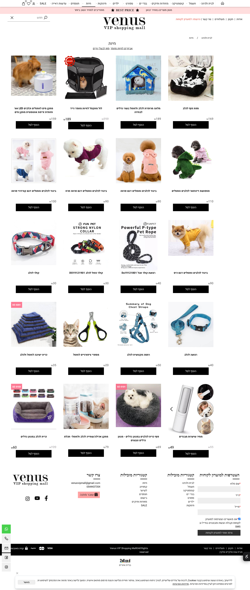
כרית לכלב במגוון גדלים (34, 436)
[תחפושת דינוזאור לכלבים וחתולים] (190, 179)
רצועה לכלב (190, 355)
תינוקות (102, 4)
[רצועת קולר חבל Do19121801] (138, 270)
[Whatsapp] (6, 529)
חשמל (192, 4)
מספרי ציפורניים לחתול (86, 355)
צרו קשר (93, 474)
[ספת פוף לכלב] (190, 100)
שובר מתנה (87, 495)
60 (15, 447)
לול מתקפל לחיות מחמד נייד (86, 108)
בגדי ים (143, 4)
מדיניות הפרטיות (181, 584)
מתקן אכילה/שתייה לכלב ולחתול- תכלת (86, 436)
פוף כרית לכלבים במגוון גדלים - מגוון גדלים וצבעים (138, 438)
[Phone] (6, 539)
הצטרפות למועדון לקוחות (219, 474)
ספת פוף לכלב (191, 108)
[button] (191, 125)
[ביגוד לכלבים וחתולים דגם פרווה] (138, 182)
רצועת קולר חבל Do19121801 (138, 273)
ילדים (116, 4)
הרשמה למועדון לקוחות (188, 19)
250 (106, 119)
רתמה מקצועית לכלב (138, 355)
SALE (43, 4)
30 (107, 283)
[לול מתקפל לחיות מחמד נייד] (86, 100)
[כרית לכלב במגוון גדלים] (33, 428)
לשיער (143, 490)
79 (107, 447)
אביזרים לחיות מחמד (122, 48)
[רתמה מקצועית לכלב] (138, 346)
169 (210, 119)
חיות (88, 4)
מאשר (26, 582)
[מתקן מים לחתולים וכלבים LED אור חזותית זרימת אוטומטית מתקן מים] (33, 95)
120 (53, 447)
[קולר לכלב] (33, 264)
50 (159, 365)
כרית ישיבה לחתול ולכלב (33, 355)
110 (210, 201)
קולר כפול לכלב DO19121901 (86, 273)
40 (159, 283)
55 (211, 447)
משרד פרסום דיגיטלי (208, 552)
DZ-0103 (16, 386)
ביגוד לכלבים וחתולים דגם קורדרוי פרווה (33, 191)
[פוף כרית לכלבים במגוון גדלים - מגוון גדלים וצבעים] (138, 426)
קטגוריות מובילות (181, 474)
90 (159, 201)
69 (159, 447)
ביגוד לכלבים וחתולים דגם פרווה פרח (86, 191)
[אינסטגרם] (6, 567)
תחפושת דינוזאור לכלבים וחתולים (191, 191)
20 (107, 365)
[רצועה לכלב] (190, 346)
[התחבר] (33, 3)
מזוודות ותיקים (160, 4)
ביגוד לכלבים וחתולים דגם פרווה (138, 191)
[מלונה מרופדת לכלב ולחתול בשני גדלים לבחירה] (138, 100)
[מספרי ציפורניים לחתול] (86, 346)
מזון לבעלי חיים (101, 48)
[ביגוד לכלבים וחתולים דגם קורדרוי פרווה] (33, 182)
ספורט (129, 4)
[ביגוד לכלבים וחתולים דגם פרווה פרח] (86, 176)
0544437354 (93, 487)
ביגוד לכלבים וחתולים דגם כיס (191, 273)
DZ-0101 (121, 386)
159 (53, 119)
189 (158, 119)
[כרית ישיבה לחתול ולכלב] (33, 346)
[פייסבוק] (6, 558)
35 (54, 365)
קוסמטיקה (178, 4)
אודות (240, 19)
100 (53, 201)
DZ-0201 (16, 304)
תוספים (75, 4)
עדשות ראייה (59, 4)
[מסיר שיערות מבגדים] (191, 434)
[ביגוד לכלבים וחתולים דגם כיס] (190, 255)
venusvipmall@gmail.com (85, 483)
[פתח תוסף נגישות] (246, 556)
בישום (143, 498)
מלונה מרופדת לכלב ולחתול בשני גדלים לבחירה (138, 110)
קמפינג (143, 487)
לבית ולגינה (207, 4)
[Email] (6, 548)
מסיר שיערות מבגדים (191, 436)
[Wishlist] (28, 3)
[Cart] (23, 3)
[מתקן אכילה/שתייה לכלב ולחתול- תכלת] (86, 428)
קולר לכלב (33, 273)
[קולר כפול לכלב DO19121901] (86, 267)
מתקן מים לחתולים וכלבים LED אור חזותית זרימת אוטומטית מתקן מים (33, 110)
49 (172, 447)
